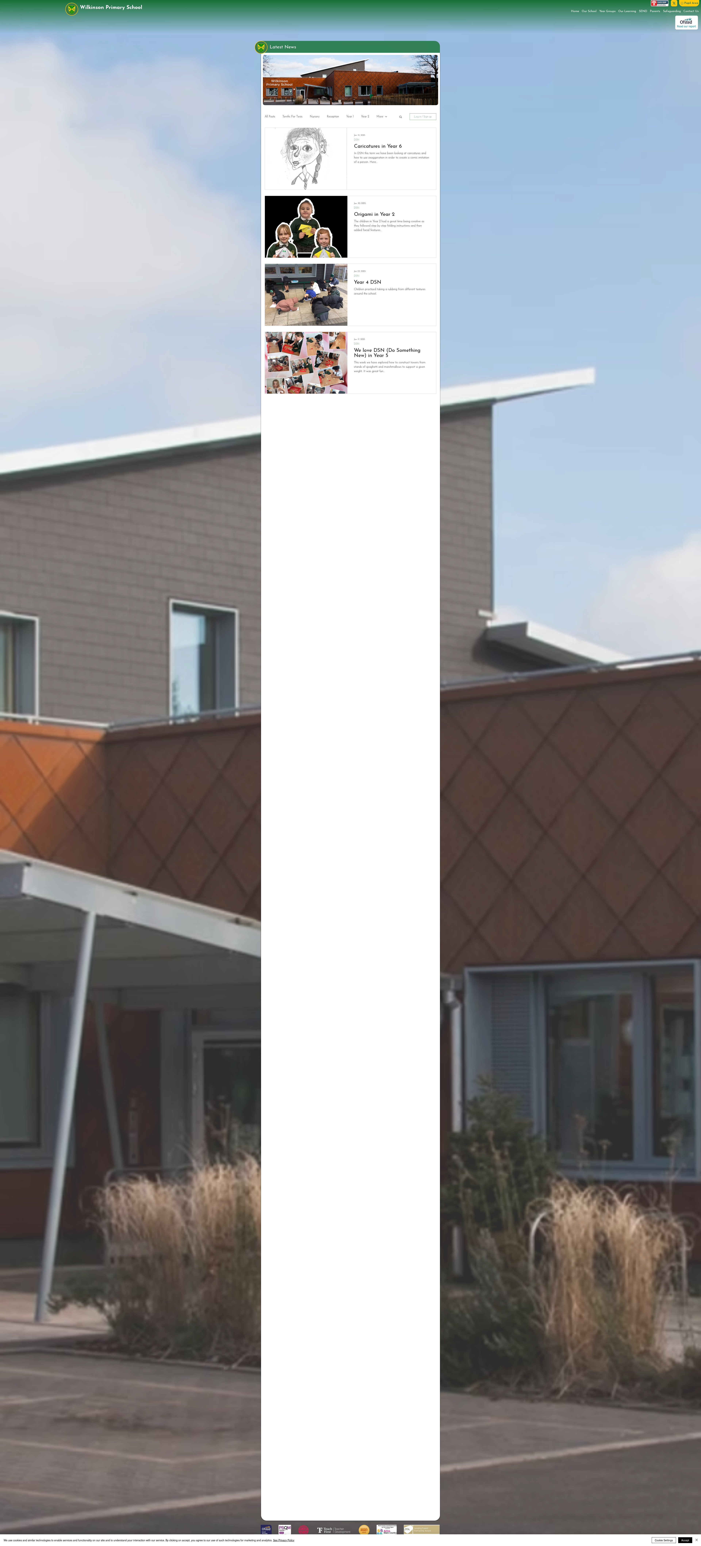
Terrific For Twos (292, 116)
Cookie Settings (664, 1540)
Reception (333, 116)
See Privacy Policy (283, 1540)
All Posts (270, 116)
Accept (685, 1540)
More (379, 116)
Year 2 (365, 116)
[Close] (696, 1540)
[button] (689, 3)
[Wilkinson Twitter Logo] (674, 3)
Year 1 (350, 116)
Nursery (314, 116)
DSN (356, 140)
